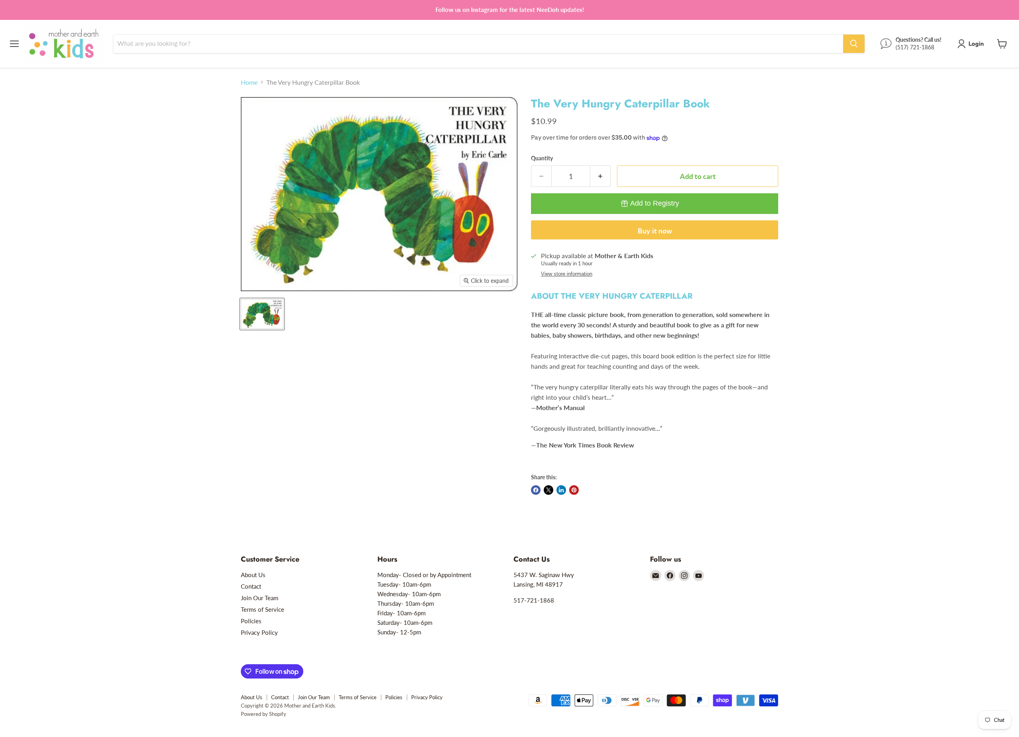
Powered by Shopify (263, 714)
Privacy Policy (259, 632)
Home (249, 82)
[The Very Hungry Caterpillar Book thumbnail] (262, 314)
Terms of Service (262, 609)
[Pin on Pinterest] (574, 490)
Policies (251, 620)
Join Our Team (259, 597)
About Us (253, 574)
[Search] (854, 44)
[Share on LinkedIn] (561, 490)
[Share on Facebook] (536, 490)
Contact (251, 586)
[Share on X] (548, 490)
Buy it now (655, 230)
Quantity (542, 158)
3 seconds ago (654, 203)
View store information (566, 274)
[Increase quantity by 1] (600, 176)
